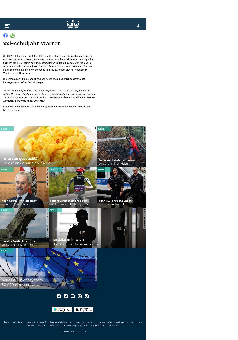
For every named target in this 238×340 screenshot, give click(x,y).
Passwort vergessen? (36, 322)
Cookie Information (85, 322)
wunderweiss (72, 331)
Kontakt (30, 325)
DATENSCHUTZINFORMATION (61, 322)
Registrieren (17, 322)
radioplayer (54, 325)
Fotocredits (114, 325)
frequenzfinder (98, 325)
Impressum (136, 322)
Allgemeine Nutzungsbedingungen (112, 322)
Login (6, 322)
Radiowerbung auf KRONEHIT (75, 325)
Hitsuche (41, 325)
